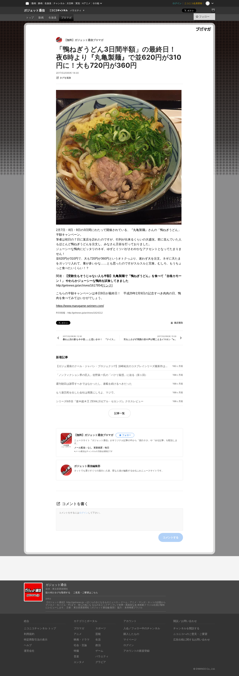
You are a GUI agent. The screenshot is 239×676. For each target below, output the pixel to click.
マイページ (129, 639)
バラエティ (75, 10)
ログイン (177, 3)
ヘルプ (28, 645)
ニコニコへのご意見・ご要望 (190, 633)
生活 (98, 639)
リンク (107, 285)
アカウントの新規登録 (136, 650)
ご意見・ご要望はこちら (85, 592)
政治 (98, 645)
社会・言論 (80, 645)
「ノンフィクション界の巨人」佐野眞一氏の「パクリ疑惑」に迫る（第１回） (102, 375)
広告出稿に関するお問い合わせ (191, 639)
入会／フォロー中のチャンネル (141, 628)
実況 (77, 3)
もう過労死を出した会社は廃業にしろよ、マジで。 (86, 392)
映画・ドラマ (81, 639)
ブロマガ (66, 17)
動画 (34, 3)
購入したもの (131, 633)
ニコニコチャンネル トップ (40, 628)
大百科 (70, 3)
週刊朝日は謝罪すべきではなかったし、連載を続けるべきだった (94, 383)
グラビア (100, 661)
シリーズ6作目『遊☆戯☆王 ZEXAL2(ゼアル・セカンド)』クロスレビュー (99, 401)
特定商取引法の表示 (35, 639)
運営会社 (29, 650)
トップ (30, 17)
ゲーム (99, 650)
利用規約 (29, 633)
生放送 (48, 3)
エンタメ (79, 661)
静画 (40, 3)
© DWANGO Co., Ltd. (204, 668)
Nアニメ (86, 3)
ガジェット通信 (34, 10)
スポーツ (100, 628)
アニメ (78, 633)
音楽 (76, 656)
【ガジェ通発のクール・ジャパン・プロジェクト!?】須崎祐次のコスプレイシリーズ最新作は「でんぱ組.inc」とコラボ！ (112, 366)
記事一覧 (119, 413)
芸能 (98, 633)
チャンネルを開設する (186, 628)
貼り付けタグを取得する (58, 592)
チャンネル (59, 3)
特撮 (76, 650)
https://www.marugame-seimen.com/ (80, 305)
